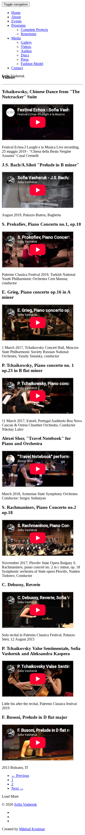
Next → (17, 788)
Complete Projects (34, 30)
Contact (17, 68)
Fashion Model (32, 64)
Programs (18, 25)
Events (16, 21)
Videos (26, 47)
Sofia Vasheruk (25, 804)
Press (25, 59)
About (16, 17)
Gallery (26, 42)
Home (16, 13)
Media (16, 38)
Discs (25, 55)
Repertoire (28, 34)
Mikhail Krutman (32, 829)
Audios (26, 51)
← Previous (20, 776)
